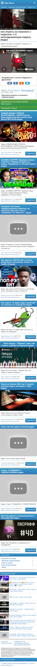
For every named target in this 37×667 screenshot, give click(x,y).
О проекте (4, 641)
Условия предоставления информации (14, 663)
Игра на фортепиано (8, 565)
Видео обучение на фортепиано (10, 154)
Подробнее (30, 153)
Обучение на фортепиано (10, 561)
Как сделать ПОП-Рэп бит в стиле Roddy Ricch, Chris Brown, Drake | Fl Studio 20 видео (17, 262)
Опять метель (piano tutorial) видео (17, 427)
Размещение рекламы (21, 643)
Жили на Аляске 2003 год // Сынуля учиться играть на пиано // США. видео (17, 386)
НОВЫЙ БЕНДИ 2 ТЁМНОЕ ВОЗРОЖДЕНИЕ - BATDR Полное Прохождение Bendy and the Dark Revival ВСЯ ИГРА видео (16, 116)
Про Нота (9, 3)
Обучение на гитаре (8, 558)
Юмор (3, 567)
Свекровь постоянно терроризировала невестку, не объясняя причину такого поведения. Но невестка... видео (16, 209)
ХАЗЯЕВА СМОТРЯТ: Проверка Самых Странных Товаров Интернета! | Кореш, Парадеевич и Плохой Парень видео (18, 163)
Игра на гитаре (6, 563)
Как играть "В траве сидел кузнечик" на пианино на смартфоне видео (18, 304)
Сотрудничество (19, 641)
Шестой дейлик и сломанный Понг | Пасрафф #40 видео (18, 517)
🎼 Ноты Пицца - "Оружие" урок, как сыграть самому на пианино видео (18, 344)
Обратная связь (6, 643)
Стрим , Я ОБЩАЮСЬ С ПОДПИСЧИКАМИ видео (12, 471)
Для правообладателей (22, 645)
